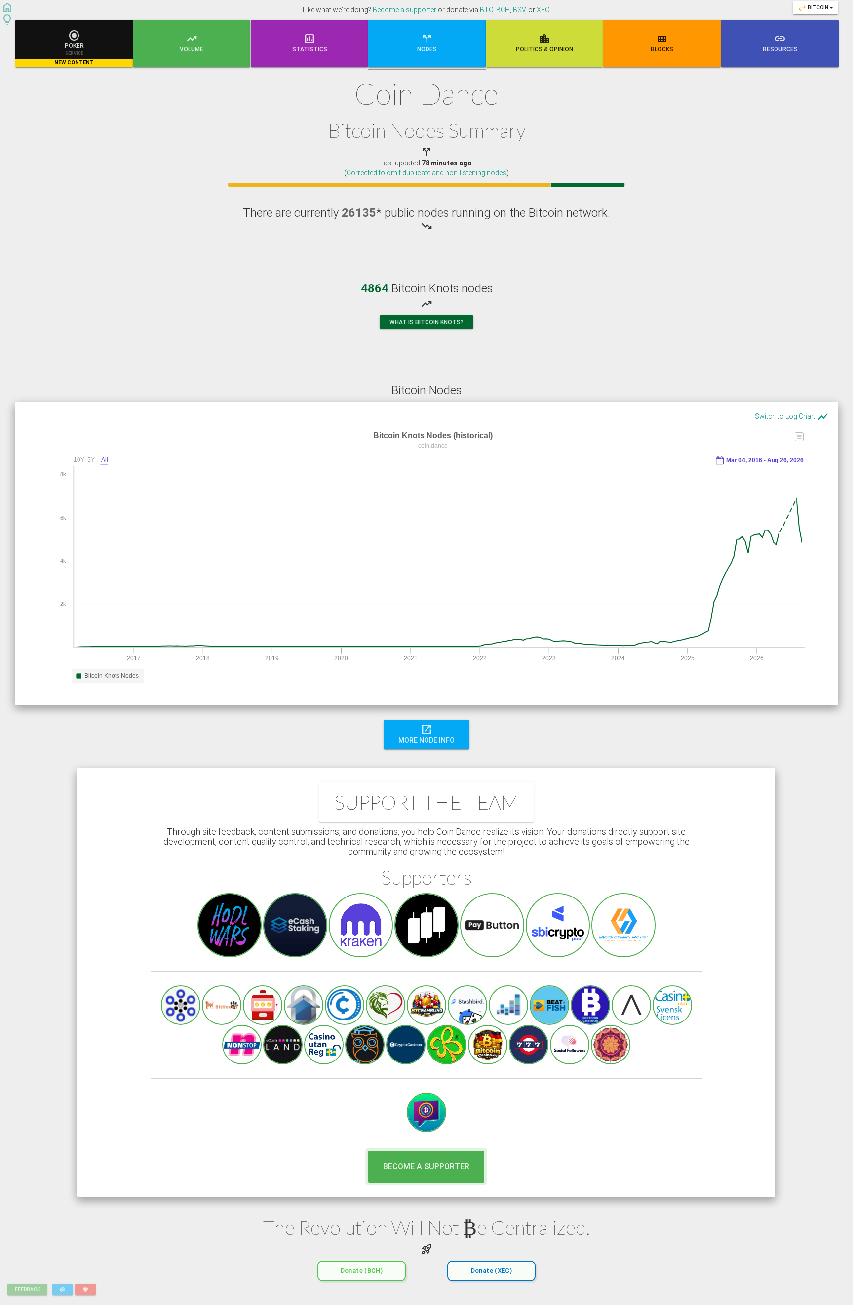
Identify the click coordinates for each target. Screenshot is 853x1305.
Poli (544, 42)
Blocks (662, 42)
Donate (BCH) (362, 1270)
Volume (191, 42)
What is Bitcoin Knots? (426, 322)
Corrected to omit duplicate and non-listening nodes (426, 173)
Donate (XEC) (491, 1270)
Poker (74, 47)
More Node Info (426, 733)
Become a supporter (404, 10)
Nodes (427, 42)
